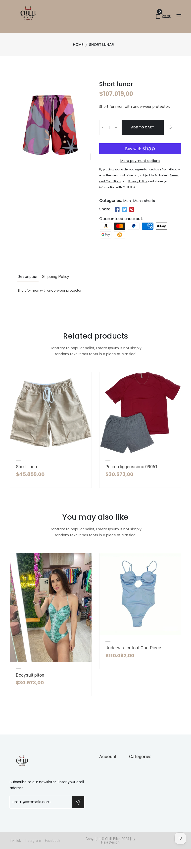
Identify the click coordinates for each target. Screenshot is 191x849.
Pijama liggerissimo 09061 (131, 466)
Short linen (26, 466)
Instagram (33, 841)
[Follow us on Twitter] (124, 209)
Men (127, 200)
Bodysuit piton (30, 675)
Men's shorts (144, 200)
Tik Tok (15, 841)
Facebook (52, 841)
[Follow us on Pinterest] (132, 209)
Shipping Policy (55, 277)
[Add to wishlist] (170, 127)
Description (28, 277)
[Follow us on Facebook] (117, 209)
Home (78, 44)
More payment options (140, 160)
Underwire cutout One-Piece (133, 647)
